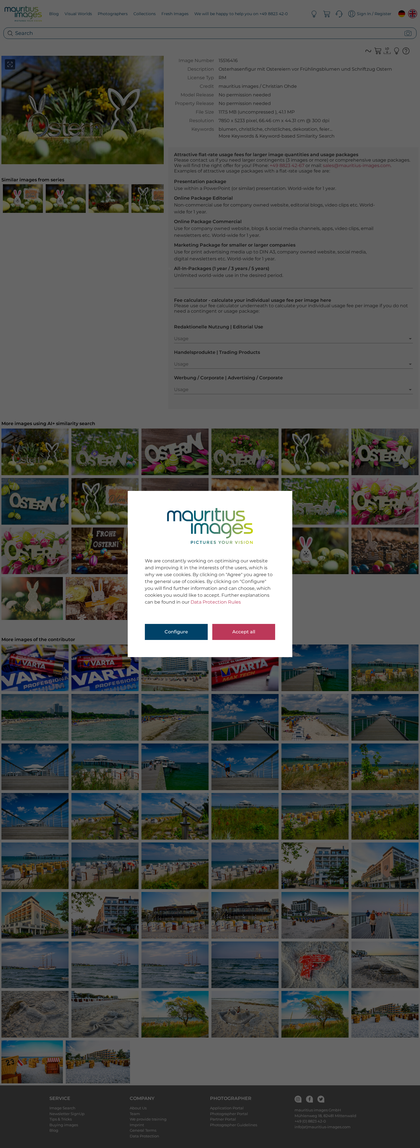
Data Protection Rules (216, 602)
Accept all (243, 632)
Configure (176, 632)
